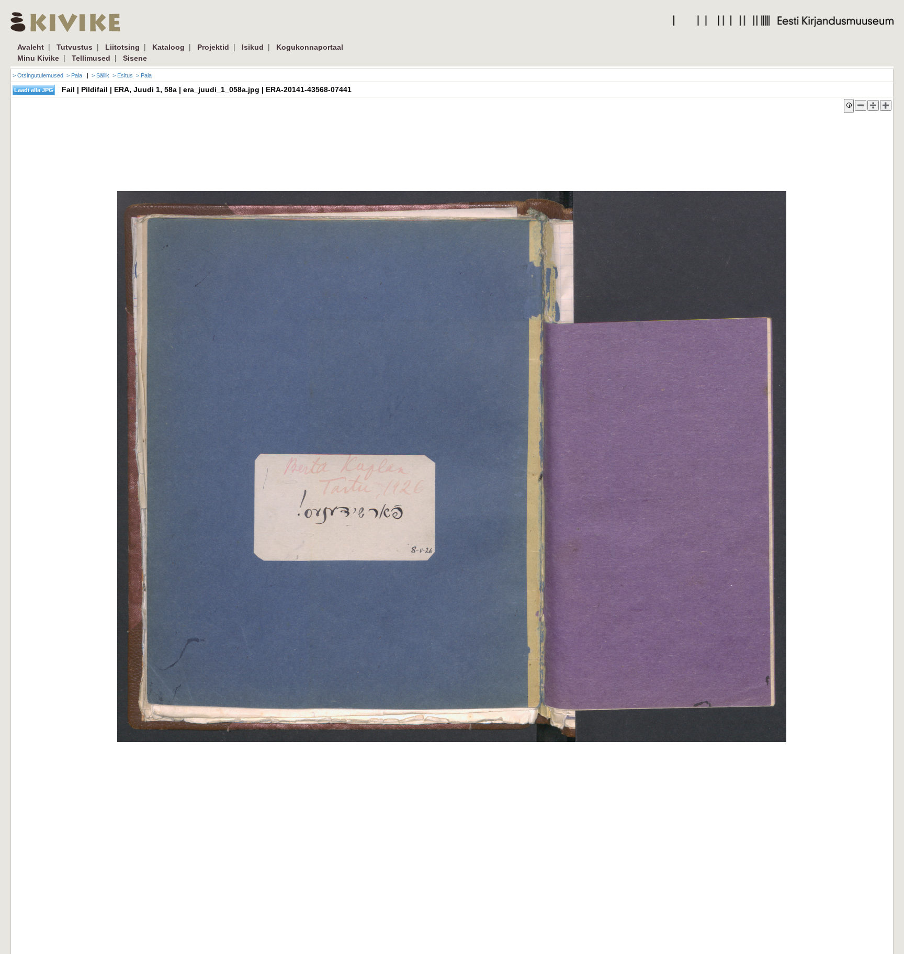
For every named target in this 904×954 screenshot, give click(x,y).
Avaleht (30, 47)
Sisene (135, 58)
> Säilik (100, 75)
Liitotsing (122, 47)
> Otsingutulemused (38, 75)
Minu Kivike (38, 58)
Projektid (213, 47)
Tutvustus (74, 47)
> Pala (74, 75)
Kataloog (168, 47)
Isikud (253, 47)
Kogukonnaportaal (309, 47)
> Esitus (122, 75)
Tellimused (91, 58)
